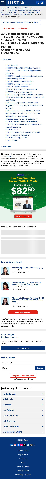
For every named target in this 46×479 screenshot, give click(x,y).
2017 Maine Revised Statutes (29, 10)
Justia (3, 8)
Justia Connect (23, 451)
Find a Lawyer (8, 357)
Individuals (8, 399)
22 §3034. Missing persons (17, 137)
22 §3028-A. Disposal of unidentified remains (24, 95)
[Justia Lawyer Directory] (34, 445)
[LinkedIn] (11, 445)
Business (7, 404)
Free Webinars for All (11, 262)
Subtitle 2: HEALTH (34, 12)
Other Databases (11, 426)
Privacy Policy (23, 471)
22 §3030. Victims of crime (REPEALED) (21, 121)
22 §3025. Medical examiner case (19, 84)
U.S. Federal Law (10, 415)
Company (23, 459)
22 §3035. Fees (12, 140)
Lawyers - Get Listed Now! (23, 375)
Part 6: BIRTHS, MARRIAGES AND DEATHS (16, 15)
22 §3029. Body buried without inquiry (21, 119)
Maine (9, 156)
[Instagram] (21, 445)
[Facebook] (18, 445)
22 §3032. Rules (12, 129)
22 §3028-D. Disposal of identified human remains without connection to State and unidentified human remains (23, 113)
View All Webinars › (23, 312)
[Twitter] (31, 445)
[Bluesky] (28, 445)
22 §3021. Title (12, 65)
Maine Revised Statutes (9, 10)
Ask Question (23, 348)
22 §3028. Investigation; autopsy (19, 92)
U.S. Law (10, 8)
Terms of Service (23, 467)
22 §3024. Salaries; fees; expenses (19, 81)
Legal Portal (23, 455)
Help (23, 463)
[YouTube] (15, 445)
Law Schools (8, 410)
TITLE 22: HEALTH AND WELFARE (13, 12)
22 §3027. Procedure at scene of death (21, 89)
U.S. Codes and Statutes (23, 8)
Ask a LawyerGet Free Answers (9, 335)
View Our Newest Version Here (15, 28)
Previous (7, 59)
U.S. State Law (9, 421)
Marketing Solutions (12, 431)
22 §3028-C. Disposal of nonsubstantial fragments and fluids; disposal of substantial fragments (24, 105)
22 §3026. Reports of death (17, 86)
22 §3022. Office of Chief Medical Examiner (23, 68)
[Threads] (24, 445)
